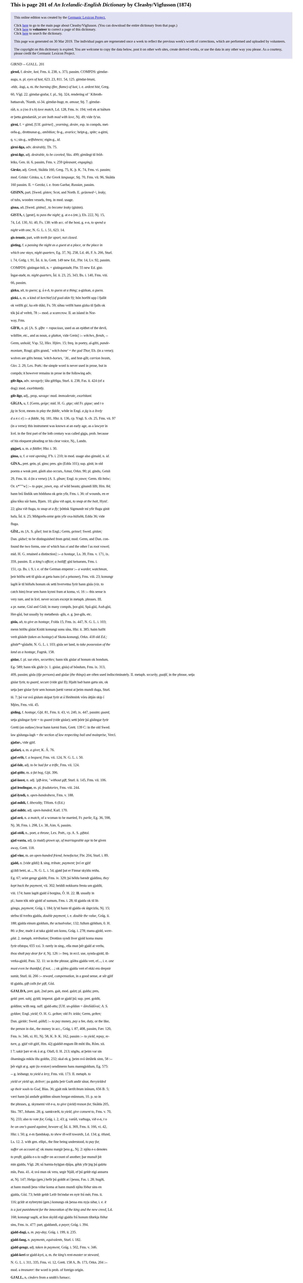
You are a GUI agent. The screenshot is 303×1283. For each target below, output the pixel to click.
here (25, 25)
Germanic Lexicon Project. (87, 17)
